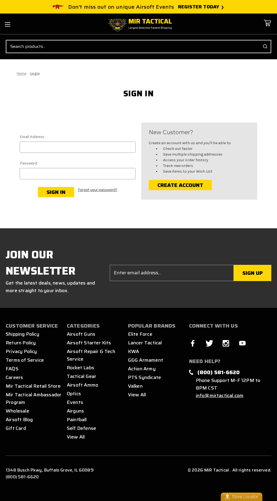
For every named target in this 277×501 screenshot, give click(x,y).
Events (75, 402)
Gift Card (16, 428)
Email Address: (32, 137)
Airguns (75, 411)
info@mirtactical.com (220, 395)
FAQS (12, 369)
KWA (133, 351)
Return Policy (21, 343)
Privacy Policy (21, 351)
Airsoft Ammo (82, 385)
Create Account (180, 185)
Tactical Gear (81, 376)
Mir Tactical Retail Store (33, 386)
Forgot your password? (97, 190)
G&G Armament (145, 360)
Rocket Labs (80, 367)
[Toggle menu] (7, 24)
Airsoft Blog (19, 419)
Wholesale (17, 411)
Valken (135, 386)
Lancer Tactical (145, 343)
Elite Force (140, 334)
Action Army (142, 369)
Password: (29, 163)
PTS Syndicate (144, 377)
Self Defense (81, 428)
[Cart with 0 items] (267, 27)
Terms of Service (25, 360)
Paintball (77, 419)
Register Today (198, 7)
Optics (74, 393)
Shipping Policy (22, 334)
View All (76, 437)
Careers (14, 377)
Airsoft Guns (81, 334)
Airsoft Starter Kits (89, 343)
